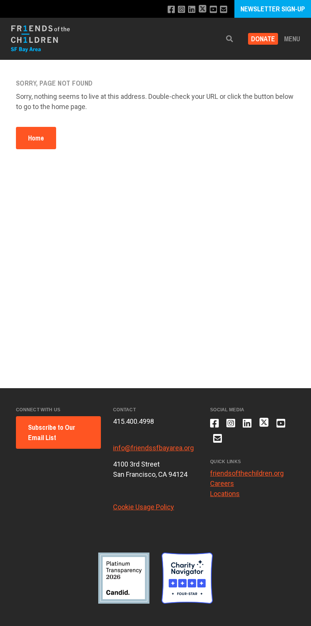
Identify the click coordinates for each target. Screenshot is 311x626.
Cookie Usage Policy (143, 507)
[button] (229, 39)
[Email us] (223, 9)
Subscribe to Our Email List (51, 432)
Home (36, 138)
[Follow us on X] (202, 9)
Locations (225, 494)
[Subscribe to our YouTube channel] (213, 9)
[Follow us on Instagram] (181, 9)
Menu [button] (292, 39)
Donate (263, 39)
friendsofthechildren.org (247, 473)
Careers (222, 483)
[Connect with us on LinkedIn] (191, 9)
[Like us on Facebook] (171, 9)
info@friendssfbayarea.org (153, 448)
